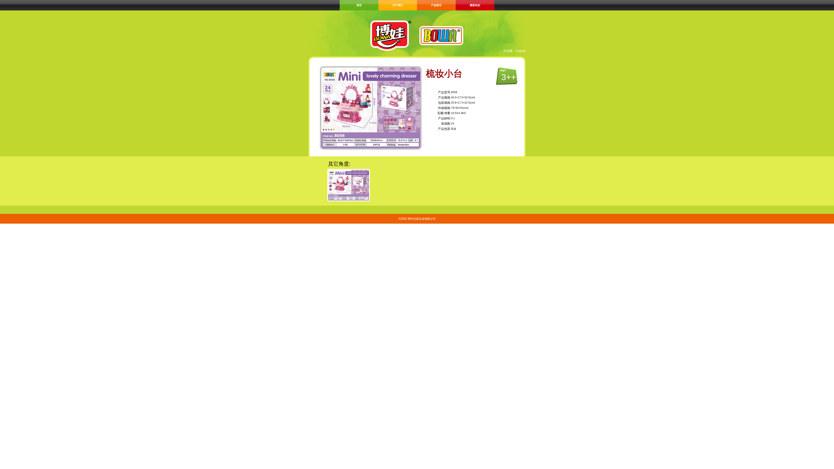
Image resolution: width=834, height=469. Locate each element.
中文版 (508, 51)
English (521, 51)
